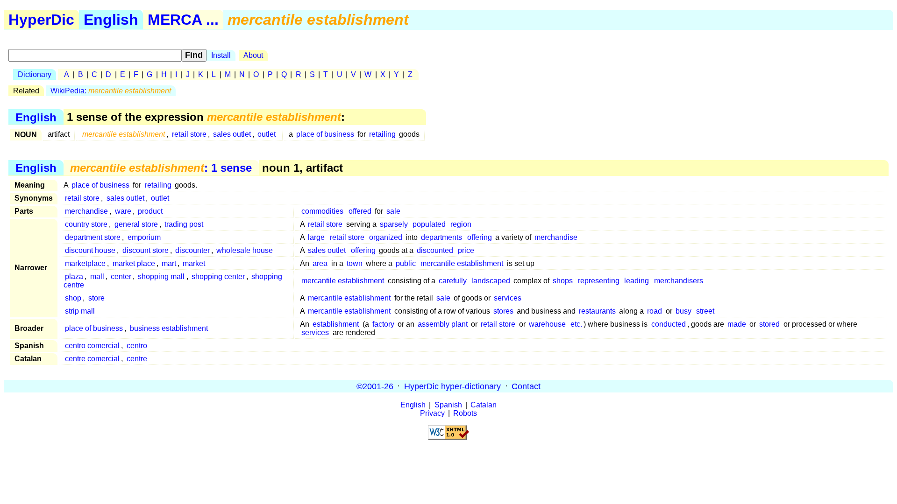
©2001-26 (374, 386)
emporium (144, 237)
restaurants (597, 311)
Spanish (448, 405)
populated (429, 224)
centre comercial (92, 359)
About (253, 55)
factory (383, 324)
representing (598, 281)
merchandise (86, 211)
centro (137, 346)
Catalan (483, 405)
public (406, 263)
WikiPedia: (110, 91)
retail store (189, 134)
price (466, 250)
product (150, 211)
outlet (266, 134)
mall (97, 276)
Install (221, 55)
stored (769, 324)
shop (73, 298)
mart (169, 263)
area (320, 263)
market (194, 263)
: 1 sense (161, 167)
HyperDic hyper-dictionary (452, 386)
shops (563, 281)
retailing (382, 134)
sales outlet (232, 134)
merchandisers (678, 281)
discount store (145, 250)
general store (136, 224)
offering (479, 237)
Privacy (432, 413)
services (507, 298)
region (460, 224)
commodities (322, 211)
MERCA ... (183, 19)
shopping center (218, 276)
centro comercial (92, 346)
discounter (192, 250)
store (96, 298)
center (121, 276)
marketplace (85, 263)
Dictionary (34, 74)
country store (86, 224)
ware (123, 211)
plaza (74, 276)
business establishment (169, 328)
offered (360, 211)
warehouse (547, 324)
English (111, 19)
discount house (90, 250)
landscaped (490, 281)
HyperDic (41, 19)
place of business (325, 134)
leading (636, 281)
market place (134, 263)
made (736, 324)
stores (503, 311)
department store (93, 237)
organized (385, 237)
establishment (336, 324)
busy (683, 311)
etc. (576, 324)
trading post (183, 224)
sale (393, 211)
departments (441, 237)
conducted (668, 324)
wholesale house (244, 250)
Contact (526, 386)
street (705, 311)
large (316, 237)
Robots (465, 413)
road (654, 311)
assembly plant (443, 324)
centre (137, 359)
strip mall (80, 311)
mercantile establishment (461, 263)
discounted (435, 250)
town (355, 263)
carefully (453, 281)
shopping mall (161, 276)
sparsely (394, 224)
